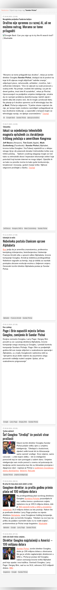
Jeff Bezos (7, 228)
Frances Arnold (16, 318)
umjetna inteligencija (21, 474)
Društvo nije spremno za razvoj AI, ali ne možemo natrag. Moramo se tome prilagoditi (27, 26)
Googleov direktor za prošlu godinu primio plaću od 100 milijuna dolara (28, 489)
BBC (11, 568)
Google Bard (10, 117)
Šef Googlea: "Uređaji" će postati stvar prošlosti (26, 436)
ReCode (31, 471)
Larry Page (13, 422)
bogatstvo (6, 572)
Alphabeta (15, 515)
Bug (4, 249)
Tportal (45, 113)
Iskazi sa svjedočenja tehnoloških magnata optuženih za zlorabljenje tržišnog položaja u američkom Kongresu (27, 134)
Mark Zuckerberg (30, 228)
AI (4, 117)
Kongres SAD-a (17, 228)
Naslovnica (4, 10)
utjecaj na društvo (33, 117)
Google (5, 422)
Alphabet (6, 318)
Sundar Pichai (21, 117)
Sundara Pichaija (32, 498)
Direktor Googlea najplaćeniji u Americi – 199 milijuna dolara (28, 542)
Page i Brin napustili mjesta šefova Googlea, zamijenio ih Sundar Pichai (24, 332)
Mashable (43, 523)
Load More (28, 581)
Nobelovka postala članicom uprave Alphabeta (24, 243)
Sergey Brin (23, 422)
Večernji (23, 471)
